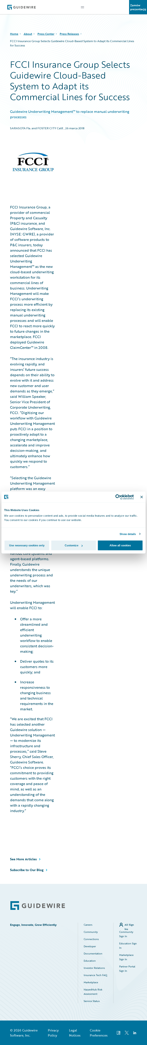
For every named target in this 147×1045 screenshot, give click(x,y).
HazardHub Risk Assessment (93, 992)
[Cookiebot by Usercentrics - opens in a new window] (118, 497)
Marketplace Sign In (126, 957)
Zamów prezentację (138, 7)
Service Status (92, 1001)
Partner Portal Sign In (127, 969)
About (28, 34)
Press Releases (69, 34)
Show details (128, 533)
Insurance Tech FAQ (95, 975)
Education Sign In (128, 945)
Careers (88, 925)
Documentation (93, 953)
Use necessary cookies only (26, 545)
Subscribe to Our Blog (27, 870)
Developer (90, 946)
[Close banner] (141, 497)
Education (90, 961)
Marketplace (91, 982)
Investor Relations (94, 968)
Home (14, 34)
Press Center (45, 34)
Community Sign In (126, 934)
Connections (91, 939)
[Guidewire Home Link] (37, 905)
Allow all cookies (120, 545)
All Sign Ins (129, 925)
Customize (71, 545)
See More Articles (23, 859)
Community (91, 932)
